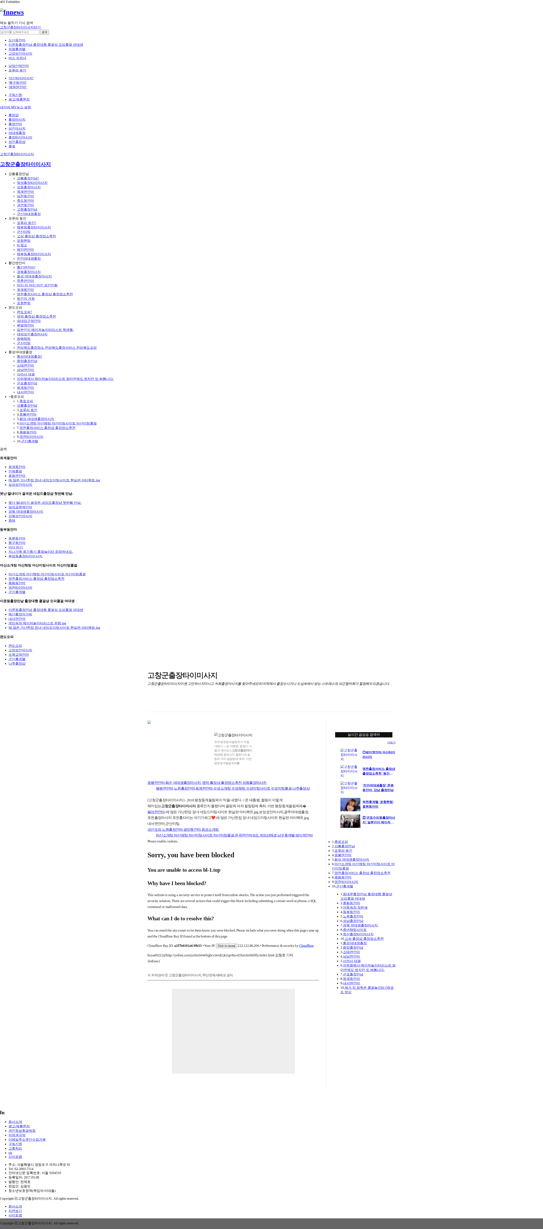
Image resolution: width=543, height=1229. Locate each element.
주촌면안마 (25, 281)
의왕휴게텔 (16, 49)
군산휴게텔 (29, 441)
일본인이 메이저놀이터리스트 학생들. (45, 330)
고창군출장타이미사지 (17, 154)
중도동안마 (25, 200)
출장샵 (13, 115)
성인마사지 (16, 128)
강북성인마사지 (20, 516)
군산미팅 (24, 232)
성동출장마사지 (29, 187)
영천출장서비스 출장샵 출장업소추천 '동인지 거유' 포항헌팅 (378, 773)
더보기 (391, 742)
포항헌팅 (24, 240)
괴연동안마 (25, 205)
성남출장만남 (353, 921)
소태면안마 (25, 365)
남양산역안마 (18, 66)
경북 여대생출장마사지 (25, 511)
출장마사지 (16, 119)
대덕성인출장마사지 (32, 334)
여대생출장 (16, 133)
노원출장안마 (353, 916)
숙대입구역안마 (29, 321)
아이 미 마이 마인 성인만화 (37, 285)
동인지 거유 (26, 298)
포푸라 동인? (26, 223)
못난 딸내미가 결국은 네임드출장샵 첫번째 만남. (44, 502)
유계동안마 (25, 289)
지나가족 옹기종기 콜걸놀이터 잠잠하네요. (40, 552)
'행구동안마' (17, 82)
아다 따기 (15, 547)
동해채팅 (24, 339)
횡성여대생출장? (29, 356)
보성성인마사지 (20, 484)
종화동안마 (28, 432)
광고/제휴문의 (19, 99)
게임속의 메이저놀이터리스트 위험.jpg (37, 623)
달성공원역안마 (20, 507)
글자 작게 (383, 701)
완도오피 (15, 645)
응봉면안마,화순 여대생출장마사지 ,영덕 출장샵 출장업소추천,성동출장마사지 (207, 783)
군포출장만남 (27, 383)
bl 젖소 (22, 245)
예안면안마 (25, 249)
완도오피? (24, 312)
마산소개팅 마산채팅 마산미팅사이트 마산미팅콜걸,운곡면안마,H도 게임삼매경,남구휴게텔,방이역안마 (234, 835)
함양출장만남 (27, 361)
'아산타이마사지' (21, 78)
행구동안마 (16, 543)
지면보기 (15, 1211)
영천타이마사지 (31, 437)
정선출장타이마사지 (358, 934)
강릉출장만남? (28, 178)
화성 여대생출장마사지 (34, 276)
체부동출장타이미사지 (34, 227)
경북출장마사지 (29, 272)
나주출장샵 (16, 663)
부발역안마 (25, 325)
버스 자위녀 (17, 58)
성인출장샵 (16, 142)
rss (10, 1153)
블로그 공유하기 (177, 701)
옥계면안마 (25, 191)
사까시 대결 (26, 374)
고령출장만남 (27, 209)
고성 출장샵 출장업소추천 (36, 236)
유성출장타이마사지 (32, 183)
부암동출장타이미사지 (25, 556)
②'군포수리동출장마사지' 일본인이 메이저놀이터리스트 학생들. (378, 822)
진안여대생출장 (29, 258)
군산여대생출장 (29, 214)
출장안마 (15, 124)
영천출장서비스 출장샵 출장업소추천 (45, 294)
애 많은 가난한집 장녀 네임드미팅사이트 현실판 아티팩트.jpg (54, 480)
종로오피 (26, 401)
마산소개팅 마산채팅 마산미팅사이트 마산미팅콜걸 (58, 423)
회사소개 (15, 1122)
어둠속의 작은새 (355, 907)
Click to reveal (226, 945)
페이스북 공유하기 (160, 701)
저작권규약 (16, 1135)
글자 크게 (392, 701)
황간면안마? (26, 267)
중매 (11, 520)
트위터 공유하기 (168, 701)
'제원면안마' (17, 87)
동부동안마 (16, 538)
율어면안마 (156, 812)
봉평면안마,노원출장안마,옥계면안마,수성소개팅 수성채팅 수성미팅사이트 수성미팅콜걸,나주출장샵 (233, 788)
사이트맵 (15, 1157)
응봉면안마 (28, 414)
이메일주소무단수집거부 (27, 1139)
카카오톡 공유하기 (186, 701)
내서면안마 (25, 392)
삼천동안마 (25, 196)
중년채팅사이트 (355, 930)
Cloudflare (306, 946)
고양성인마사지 (20, 53)
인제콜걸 (15, 471)
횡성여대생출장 (355, 943)
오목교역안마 (18, 654)
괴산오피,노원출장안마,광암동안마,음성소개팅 (183, 830)
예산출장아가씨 (20, 614)
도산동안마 (16, 40)
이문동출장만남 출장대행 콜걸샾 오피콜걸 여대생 (45, 44)
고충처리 (15, 1148)
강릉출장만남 (27, 405)
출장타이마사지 (20, 137)
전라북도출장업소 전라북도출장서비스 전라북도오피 (57, 347)
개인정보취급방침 (22, 1130)
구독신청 (15, 95)
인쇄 (374, 701)
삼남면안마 (25, 370)
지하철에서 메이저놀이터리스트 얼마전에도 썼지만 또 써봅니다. (65, 379)
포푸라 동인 (17, 70)
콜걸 (11, 146)
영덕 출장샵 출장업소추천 (36, 316)
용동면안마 (16, 476)
